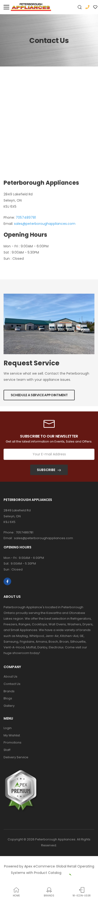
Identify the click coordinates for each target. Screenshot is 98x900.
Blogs (8, 698)
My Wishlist (12, 735)
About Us (10, 676)
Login (8, 728)
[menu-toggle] (6, 7)
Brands (9, 691)
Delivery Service (16, 757)
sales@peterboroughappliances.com (44, 223)
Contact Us (12, 684)
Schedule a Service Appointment (39, 395)
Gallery (9, 705)
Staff (7, 750)
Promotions (12, 742)
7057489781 (26, 217)
